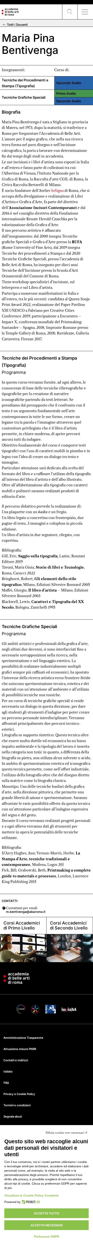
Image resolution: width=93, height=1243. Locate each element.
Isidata (7, 1071)
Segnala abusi (12, 1116)
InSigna (57, 190)
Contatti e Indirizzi (15, 1060)
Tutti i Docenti (17, 24)
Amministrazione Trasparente (23, 1037)
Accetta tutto (46, 1213)
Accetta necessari (46, 1225)
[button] (70, 11)
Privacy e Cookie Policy (19, 1094)
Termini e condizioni (16, 1105)
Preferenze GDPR (46, 1236)
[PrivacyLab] (30, 1202)
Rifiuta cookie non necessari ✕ (67, 1132)
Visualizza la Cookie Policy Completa (31, 1195)
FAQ (6, 1082)
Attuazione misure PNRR (19, 1049)
